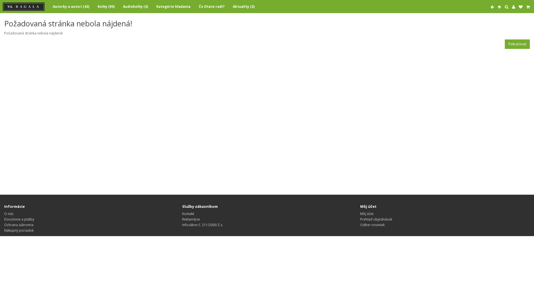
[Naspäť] (492, 7)
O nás (8, 213)
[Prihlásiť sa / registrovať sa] (513, 7)
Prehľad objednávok (376, 219)
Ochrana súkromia (18, 224)
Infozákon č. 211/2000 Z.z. (202, 224)
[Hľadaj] (506, 7)
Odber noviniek (372, 224)
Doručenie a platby (19, 219)
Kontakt (188, 213)
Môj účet (367, 213)
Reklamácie (191, 219)
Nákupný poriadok (19, 230)
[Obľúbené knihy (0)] (521, 7)
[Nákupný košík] (528, 7)
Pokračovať (517, 44)
